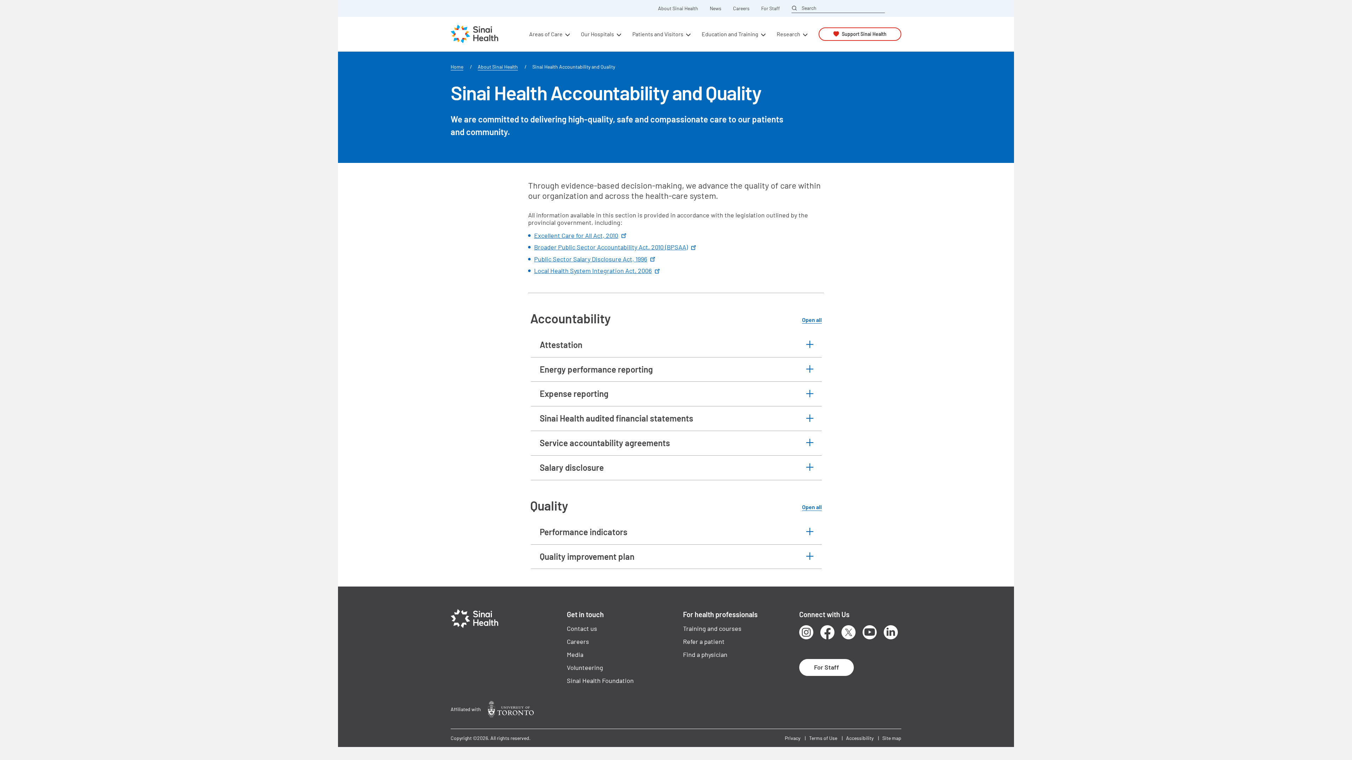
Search (809, 8)
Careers (741, 8)
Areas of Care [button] (546, 34)
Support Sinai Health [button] (864, 34)
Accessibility (860, 738)
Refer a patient (704, 641)
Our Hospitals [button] (597, 34)
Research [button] (788, 34)
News (715, 8)
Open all (812, 319)
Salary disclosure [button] (572, 467)
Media (575, 654)
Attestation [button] (561, 345)
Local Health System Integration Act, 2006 (593, 270)
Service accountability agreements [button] (605, 443)
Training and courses (712, 628)
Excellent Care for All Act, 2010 (576, 235)
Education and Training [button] (730, 34)
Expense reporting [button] (574, 393)
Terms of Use (823, 738)
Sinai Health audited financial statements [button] (616, 418)
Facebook (827, 632)
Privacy (792, 738)
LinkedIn (891, 632)
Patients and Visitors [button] (657, 34)
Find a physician (705, 654)
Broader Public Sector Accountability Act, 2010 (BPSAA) (611, 247)
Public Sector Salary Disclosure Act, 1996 (590, 259)
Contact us (582, 628)
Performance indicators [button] (583, 532)
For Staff (770, 8)
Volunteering (585, 667)
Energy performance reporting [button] (596, 369)
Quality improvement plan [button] (587, 556)
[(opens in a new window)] (511, 709)
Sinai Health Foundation (600, 680)
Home (457, 67)
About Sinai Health (678, 8)
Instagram (806, 632)
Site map (891, 738)
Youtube (870, 632)
